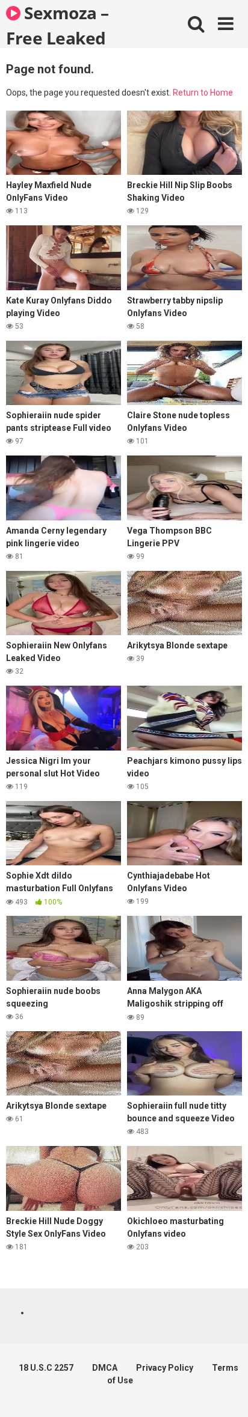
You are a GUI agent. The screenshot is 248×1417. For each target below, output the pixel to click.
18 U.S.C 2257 (46, 1368)
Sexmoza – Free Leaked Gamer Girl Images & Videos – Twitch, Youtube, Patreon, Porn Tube (73, 24)
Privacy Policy (164, 1368)
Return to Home (203, 92)
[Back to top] (225, 1392)
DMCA (104, 1368)
